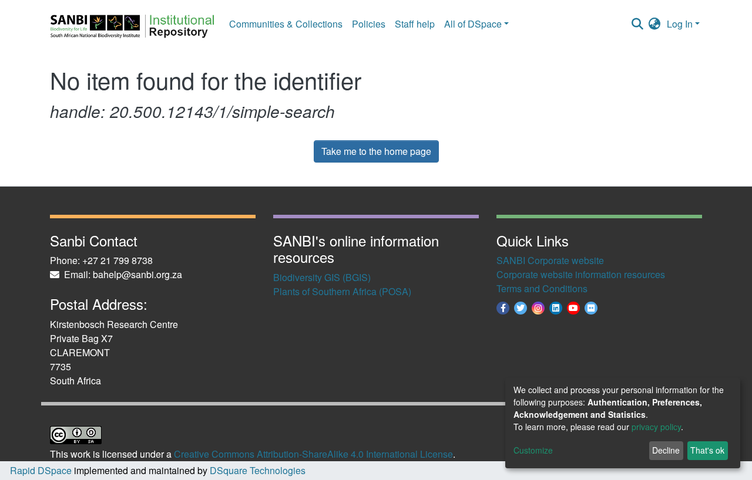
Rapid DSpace (41, 470)
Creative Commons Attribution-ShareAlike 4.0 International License (313, 454)
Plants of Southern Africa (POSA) (342, 291)
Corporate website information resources (580, 274)
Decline (666, 450)
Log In (680, 24)
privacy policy (656, 426)
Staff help (415, 24)
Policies (368, 24)
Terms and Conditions (542, 288)
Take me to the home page (376, 151)
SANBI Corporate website (550, 260)
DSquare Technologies (256, 470)
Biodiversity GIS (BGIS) (322, 277)
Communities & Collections (286, 24)
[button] (654, 24)
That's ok (707, 450)
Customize (533, 450)
